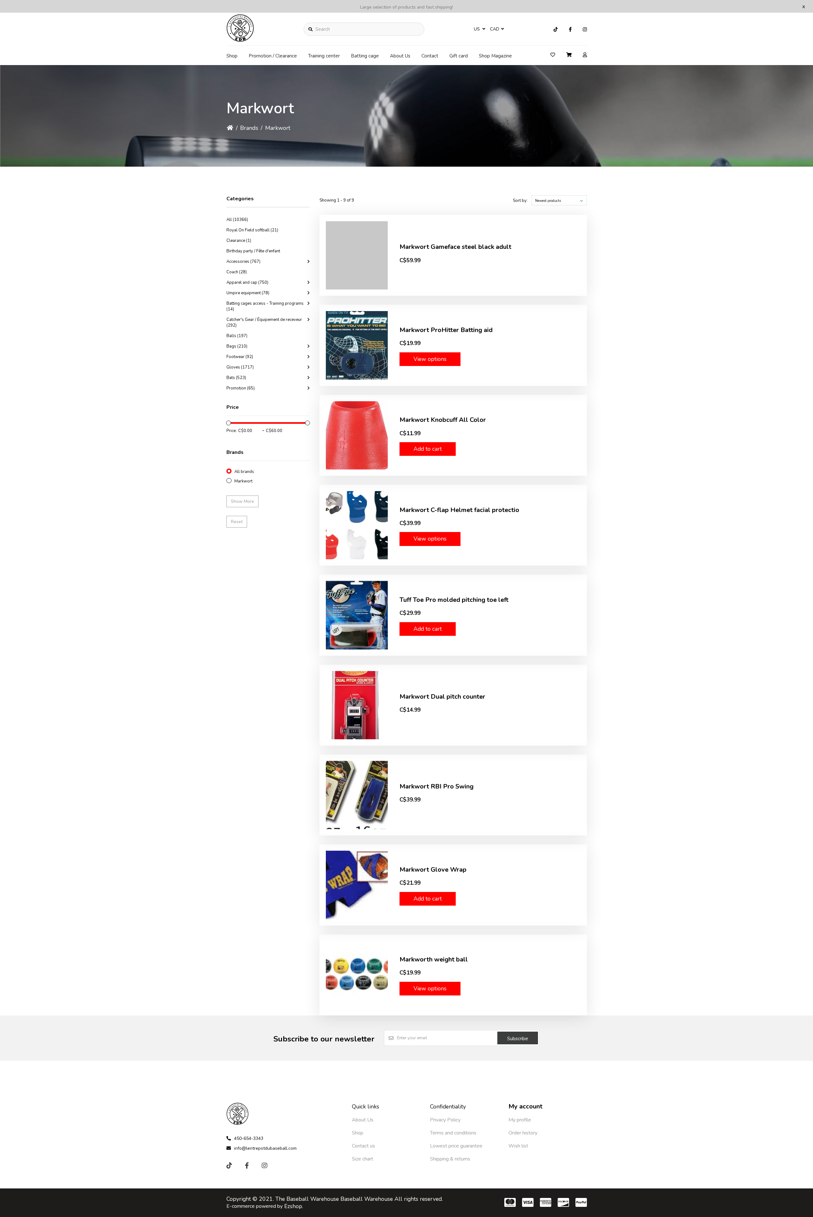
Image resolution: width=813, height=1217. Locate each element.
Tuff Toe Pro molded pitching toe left (454, 599)
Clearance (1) (238, 240)
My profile (519, 1119)
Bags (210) (236, 346)
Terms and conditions (453, 1132)
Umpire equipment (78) (247, 293)
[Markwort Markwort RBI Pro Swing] (357, 795)
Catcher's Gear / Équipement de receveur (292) (264, 322)
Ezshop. (293, 1206)
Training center (324, 56)
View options (430, 359)
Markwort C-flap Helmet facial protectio (459, 510)
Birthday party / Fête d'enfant (253, 251)
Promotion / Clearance (273, 56)
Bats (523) (236, 378)
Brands (249, 128)
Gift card (458, 56)
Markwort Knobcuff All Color (443, 420)
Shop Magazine (495, 56)
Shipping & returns (450, 1158)
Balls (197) (236, 336)
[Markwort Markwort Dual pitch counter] (357, 705)
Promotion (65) (240, 388)
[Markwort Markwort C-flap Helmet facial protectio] (357, 525)
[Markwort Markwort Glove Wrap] (357, 885)
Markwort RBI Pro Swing (437, 786)
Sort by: (520, 200)
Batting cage (365, 56)
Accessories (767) (243, 261)
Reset (237, 522)
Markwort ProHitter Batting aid (446, 330)
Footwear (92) (239, 357)
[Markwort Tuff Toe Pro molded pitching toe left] (357, 615)
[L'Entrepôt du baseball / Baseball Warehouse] (240, 40)
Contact (429, 56)
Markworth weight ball (434, 959)
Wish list (518, 1145)
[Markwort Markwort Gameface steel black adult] (357, 255)
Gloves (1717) (240, 367)
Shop (232, 56)
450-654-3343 (248, 1138)
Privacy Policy (445, 1119)
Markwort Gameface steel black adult (455, 247)
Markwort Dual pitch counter (442, 696)
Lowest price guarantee (456, 1145)
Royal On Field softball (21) (252, 230)
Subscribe (517, 1038)
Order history (522, 1132)
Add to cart (427, 449)
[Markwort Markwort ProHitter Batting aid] (357, 345)
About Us (400, 56)
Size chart (362, 1158)
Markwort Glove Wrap (433, 869)
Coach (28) (236, 272)
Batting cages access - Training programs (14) (265, 306)
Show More (242, 501)
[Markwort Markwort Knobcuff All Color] (357, 435)
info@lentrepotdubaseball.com (265, 1148)
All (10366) (237, 220)
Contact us (363, 1145)
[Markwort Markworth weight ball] (357, 975)
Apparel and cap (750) (247, 282)
